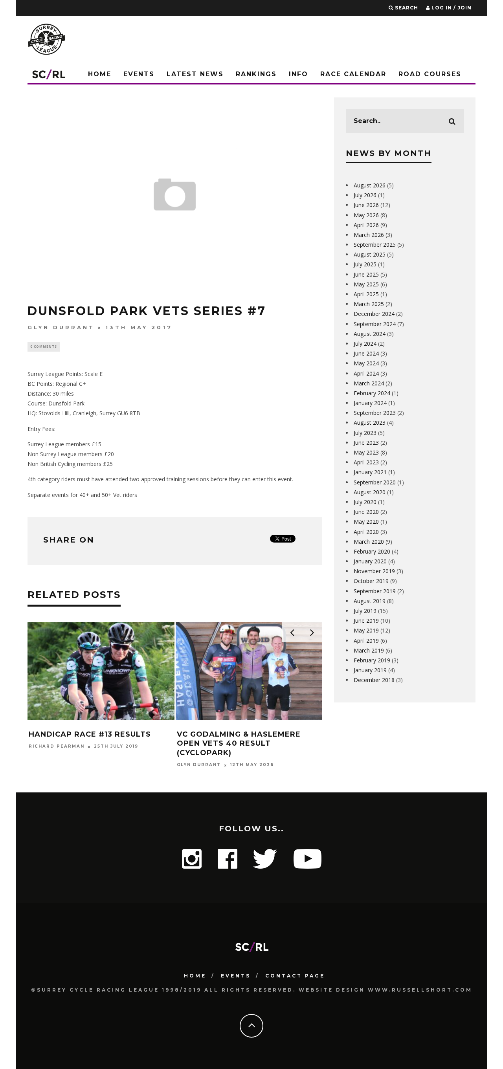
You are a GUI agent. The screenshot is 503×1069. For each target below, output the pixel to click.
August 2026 (370, 185)
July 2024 (365, 343)
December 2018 (374, 680)
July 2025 (365, 264)
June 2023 (366, 442)
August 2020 (370, 492)
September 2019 (375, 591)
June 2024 (366, 353)
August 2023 (370, 422)
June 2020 (366, 511)
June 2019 (366, 620)
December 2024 (374, 313)
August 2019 (370, 601)
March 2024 (369, 383)
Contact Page (295, 976)
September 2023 (375, 412)
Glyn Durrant (61, 327)
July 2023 (365, 432)
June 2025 (366, 274)
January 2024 (370, 403)
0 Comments (43, 346)
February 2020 (372, 551)
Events (138, 74)
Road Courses (429, 74)
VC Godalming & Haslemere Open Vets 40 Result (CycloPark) (239, 743)
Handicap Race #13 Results (90, 734)
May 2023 (366, 452)
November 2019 (374, 571)
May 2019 (366, 630)
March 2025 (369, 304)
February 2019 (372, 660)
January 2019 (370, 670)
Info (298, 74)
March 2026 (369, 234)
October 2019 (371, 581)
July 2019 (365, 610)
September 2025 (375, 244)
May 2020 (366, 521)
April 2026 (366, 225)
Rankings (256, 74)
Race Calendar (353, 74)
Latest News (195, 74)
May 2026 (366, 215)
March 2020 (369, 541)
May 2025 (366, 284)
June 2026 (366, 205)
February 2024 (372, 393)
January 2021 (370, 472)
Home (99, 74)
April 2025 (366, 294)
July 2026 (365, 195)
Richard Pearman (56, 746)
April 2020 (366, 531)
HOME (195, 976)
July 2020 (365, 502)
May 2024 (366, 363)
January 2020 (370, 561)
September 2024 (375, 324)
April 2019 (366, 640)
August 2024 (370, 333)
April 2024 (366, 373)
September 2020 (375, 482)
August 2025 (370, 254)
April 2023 (366, 462)
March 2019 (369, 650)
